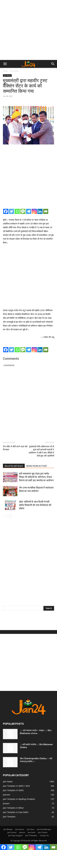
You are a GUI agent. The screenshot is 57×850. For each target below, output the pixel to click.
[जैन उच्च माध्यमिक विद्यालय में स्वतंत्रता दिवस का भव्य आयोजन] (10, 491)
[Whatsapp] (17, 211)
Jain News (15, 71)
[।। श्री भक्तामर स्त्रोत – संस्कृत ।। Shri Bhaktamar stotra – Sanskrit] (10, 734)
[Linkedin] (40, 211)
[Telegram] (28, 211)
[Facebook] (5, 211)
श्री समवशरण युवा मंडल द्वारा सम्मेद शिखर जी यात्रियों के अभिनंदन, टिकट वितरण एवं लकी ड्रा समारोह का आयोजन (36, 477)
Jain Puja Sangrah (15, 835)
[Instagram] (34, 211)
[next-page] (9, 516)
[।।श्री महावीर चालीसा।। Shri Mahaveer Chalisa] (10, 748)
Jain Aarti (31, 832)
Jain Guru (30, 829)
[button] (5, 64)
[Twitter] (11, 211)
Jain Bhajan (8, 829)
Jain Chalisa (42, 832)
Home (5, 71)
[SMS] (22, 211)
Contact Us (44, 835)
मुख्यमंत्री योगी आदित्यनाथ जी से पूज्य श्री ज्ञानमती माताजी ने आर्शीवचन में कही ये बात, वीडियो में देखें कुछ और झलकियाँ (41, 451)
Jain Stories (12, 832)
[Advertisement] (28, 29)
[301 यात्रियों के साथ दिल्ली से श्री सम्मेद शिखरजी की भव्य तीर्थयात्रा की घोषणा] (10, 505)
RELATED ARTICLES (14, 466)
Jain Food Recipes (44, 829)
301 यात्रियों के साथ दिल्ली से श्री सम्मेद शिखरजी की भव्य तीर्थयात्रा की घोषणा (35, 505)
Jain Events (19, 829)
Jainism (22, 832)
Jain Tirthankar (31, 835)
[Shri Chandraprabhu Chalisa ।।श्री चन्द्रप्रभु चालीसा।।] (10, 762)
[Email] (45, 211)
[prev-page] (5, 516)
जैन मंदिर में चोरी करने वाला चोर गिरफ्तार (15, 448)
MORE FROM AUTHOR (36, 466)
